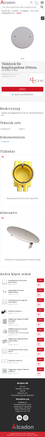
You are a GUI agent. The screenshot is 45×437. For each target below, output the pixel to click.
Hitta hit (22, 391)
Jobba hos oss (22, 393)
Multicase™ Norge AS (33, 435)
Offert (22, 89)
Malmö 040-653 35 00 (22, 409)
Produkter (15, 11)
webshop (17, 435)
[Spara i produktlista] (2, 156)
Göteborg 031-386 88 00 (22, 407)
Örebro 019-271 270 (22, 411)
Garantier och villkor (23, 389)
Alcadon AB (5, 11)
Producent (5, 142)
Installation (25, 11)
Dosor (19, 13)
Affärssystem (10, 435)
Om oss (22, 386)
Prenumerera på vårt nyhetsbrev (22, 395)
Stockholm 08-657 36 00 (22, 405)
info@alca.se (22, 402)
